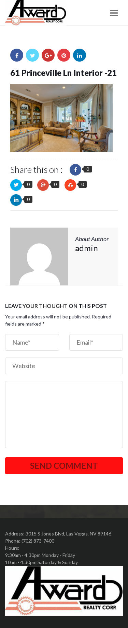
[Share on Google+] (48, 55)
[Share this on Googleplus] (43, 185)
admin (86, 248)
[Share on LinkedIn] (79, 55)
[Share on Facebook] (16, 55)
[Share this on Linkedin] (16, 200)
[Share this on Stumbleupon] (70, 185)
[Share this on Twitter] (16, 185)
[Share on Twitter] (32, 55)
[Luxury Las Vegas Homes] (35, 13)
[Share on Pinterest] (63, 55)
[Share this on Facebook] (75, 170)
